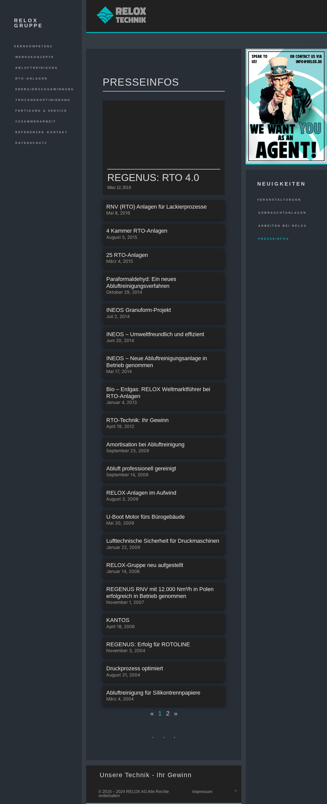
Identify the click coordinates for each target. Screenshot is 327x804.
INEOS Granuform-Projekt (138, 310)
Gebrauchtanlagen (282, 212)
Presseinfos (273, 238)
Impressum (202, 791)
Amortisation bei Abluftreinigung (145, 444)
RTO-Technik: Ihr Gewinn (137, 420)
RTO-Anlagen (31, 78)
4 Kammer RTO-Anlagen (136, 231)
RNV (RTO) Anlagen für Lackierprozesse (156, 206)
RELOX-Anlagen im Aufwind (141, 493)
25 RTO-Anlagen (127, 255)
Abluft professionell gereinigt (141, 468)
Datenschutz (31, 142)
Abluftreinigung (36, 67)
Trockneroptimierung (43, 99)
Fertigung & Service (41, 110)
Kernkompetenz (33, 46)
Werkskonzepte (34, 57)
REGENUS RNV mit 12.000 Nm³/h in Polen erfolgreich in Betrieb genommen (160, 592)
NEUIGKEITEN (281, 184)
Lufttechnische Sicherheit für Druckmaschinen (162, 541)
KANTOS (118, 620)
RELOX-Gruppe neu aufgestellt (144, 565)
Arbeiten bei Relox (282, 225)
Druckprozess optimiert (134, 668)
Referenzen (29, 132)
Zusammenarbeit (35, 121)
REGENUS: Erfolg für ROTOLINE (148, 644)
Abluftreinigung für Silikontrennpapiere (153, 692)
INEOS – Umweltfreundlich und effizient (155, 334)
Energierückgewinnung (44, 89)
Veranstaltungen (279, 199)
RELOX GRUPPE (28, 23)
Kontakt (57, 132)
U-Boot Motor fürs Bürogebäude (145, 517)
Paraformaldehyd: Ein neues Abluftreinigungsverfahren (141, 282)
